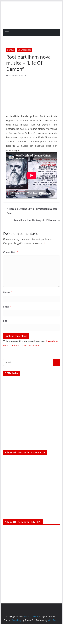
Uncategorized (24, 50)
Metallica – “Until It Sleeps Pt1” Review (35, 220)
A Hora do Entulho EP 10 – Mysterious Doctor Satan (32, 211)
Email (7, 306)
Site (5, 320)
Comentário (10, 252)
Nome (7, 292)
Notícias (10, 50)
